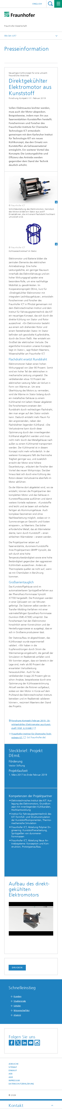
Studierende (20, 1001)
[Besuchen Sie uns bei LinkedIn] (24, 1043)
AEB (10, 1074)
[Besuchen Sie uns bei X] (18, 1043)
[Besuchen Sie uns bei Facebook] (11, 1043)
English (37, 4)
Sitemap (13, 1067)
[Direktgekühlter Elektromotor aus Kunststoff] (31, 189)
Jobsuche (13, 1064)
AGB (11, 1077)
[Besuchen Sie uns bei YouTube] (30, 1043)
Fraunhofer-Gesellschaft (15, 26)
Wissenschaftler (22, 1010)
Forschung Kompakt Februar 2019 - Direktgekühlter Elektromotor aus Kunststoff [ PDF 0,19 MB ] (31, 724)
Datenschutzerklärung (21, 1084)
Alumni (17, 1015)
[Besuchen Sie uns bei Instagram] (37, 1043)
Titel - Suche (50, 3)
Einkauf (13, 1070)
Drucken (17, 967)
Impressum (14, 1080)
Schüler (17, 1006)
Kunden (17, 996)
